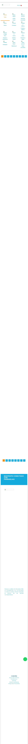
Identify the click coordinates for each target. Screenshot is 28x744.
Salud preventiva (17, 329)
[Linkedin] (19, 1)
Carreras (14, 680)
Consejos (15, 96)
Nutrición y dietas (17, 61)
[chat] (25, 659)
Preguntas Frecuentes (14, 683)
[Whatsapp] (2, 1)
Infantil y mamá (16, 228)
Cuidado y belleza (17, 398)
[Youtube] (16, 1)
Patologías (15, 261)
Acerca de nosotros (14, 677)
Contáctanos (14, 679)
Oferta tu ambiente (14, 682)
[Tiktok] (12, 1)
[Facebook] (6, 1)
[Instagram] (9, 1)
